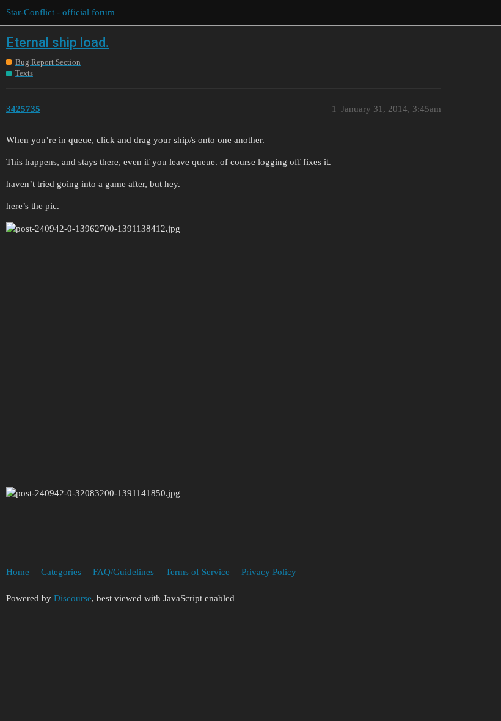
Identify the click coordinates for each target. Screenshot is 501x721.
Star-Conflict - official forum (60, 12)
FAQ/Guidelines (123, 572)
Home (17, 572)
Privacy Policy (268, 572)
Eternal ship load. (57, 42)
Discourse (73, 598)
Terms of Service (198, 572)
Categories (61, 572)
